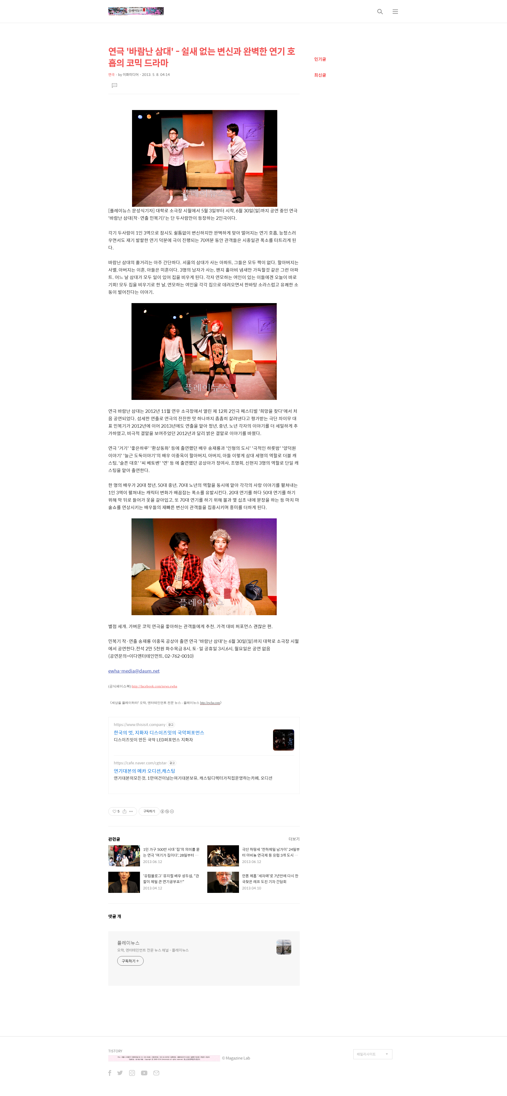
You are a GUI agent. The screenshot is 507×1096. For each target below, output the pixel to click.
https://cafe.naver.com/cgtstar (140, 763)
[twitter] (120, 1073)
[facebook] (109, 1073)
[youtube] (144, 1073)
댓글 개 (114, 916)
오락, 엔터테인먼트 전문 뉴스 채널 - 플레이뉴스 (153, 950)
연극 (111, 74)
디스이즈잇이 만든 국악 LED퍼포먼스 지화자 (153, 739)
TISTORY (115, 1051)
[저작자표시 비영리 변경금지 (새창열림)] (167, 811)
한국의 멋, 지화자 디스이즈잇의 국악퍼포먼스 (159, 732)
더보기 (294, 839)
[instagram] (132, 1073)
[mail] (156, 1073)
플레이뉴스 (128, 943)
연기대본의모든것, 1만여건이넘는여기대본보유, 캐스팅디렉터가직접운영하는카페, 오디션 (193, 778)
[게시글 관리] (131, 811)
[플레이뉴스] (136, 11)
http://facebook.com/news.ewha (154, 686)
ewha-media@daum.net (133, 670)
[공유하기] (124, 811)
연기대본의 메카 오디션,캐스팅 (144, 771)
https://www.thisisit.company (139, 724)
